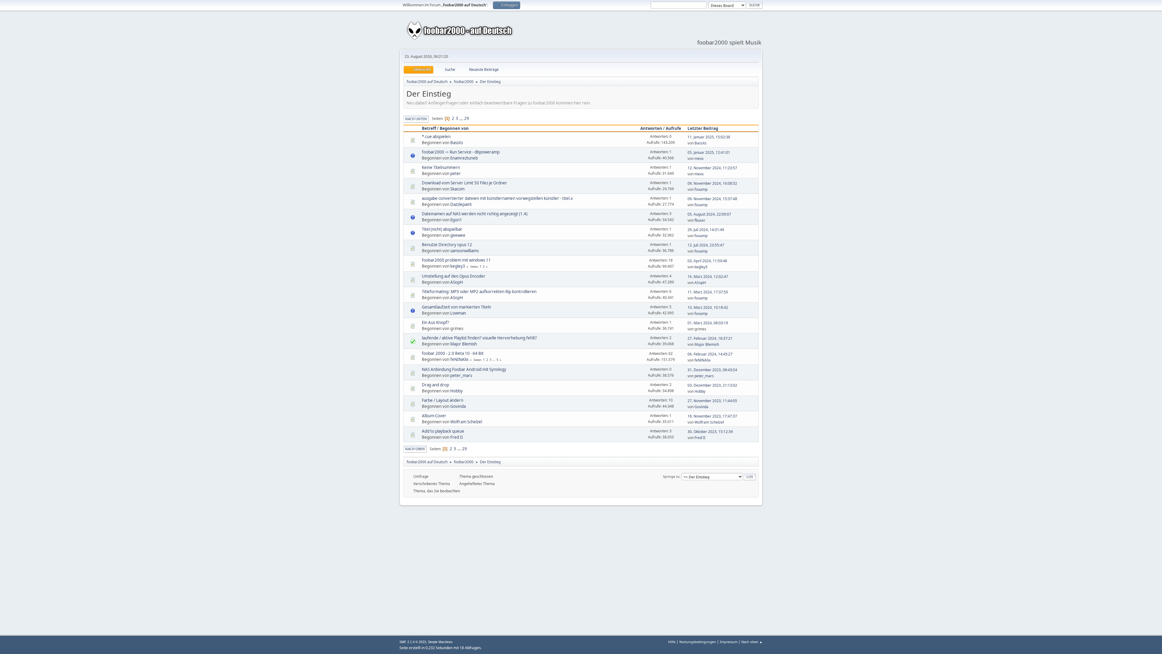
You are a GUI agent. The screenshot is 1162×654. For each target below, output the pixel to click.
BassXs (456, 142)
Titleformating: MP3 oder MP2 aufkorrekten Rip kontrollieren (479, 291)
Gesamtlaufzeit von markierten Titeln (456, 307)
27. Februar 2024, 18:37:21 (710, 338)
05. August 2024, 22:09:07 (709, 214)
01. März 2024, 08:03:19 (708, 322)
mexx (699, 158)
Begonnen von (454, 128)
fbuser (699, 220)
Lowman (458, 313)
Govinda (458, 406)
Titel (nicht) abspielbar (442, 229)
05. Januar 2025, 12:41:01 (709, 152)
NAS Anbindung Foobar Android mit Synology (464, 369)
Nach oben (415, 449)
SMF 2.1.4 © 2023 (412, 642)
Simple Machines (440, 642)
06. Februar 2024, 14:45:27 (710, 354)
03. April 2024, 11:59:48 (707, 260)
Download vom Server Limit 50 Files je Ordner (464, 183)
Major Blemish (463, 344)
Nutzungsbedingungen (697, 641)
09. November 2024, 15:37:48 (712, 198)
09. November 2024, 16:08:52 (712, 183)
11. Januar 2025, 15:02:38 (709, 137)
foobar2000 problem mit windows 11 (456, 260)
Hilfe (671, 641)
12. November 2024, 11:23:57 (712, 167)
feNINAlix (459, 359)
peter (455, 173)
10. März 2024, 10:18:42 (708, 307)
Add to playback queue (443, 431)
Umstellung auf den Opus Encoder (453, 276)
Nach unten (416, 119)
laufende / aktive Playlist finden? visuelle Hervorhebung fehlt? (479, 338)
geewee (457, 235)
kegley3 (457, 266)
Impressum (728, 641)
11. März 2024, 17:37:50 (708, 292)
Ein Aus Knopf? (435, 322)
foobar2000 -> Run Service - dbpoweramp (461, 152)
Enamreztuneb (464, 158)
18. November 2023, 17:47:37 (712, 416)
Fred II (456, 437)
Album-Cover (434, 415)
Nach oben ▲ (752, 641)
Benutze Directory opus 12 (447, 244)
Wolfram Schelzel (466, 421)
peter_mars (461, 375)
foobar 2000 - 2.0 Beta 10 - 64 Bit (453, 353)
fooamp (700, 189)
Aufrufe (673, 128)
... (461, 118)
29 (466, 118)
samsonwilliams (464, 250)
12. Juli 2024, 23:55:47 (706, 245)
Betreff (429, 128)
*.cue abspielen (436, 136)
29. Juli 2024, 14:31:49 (706, 229)
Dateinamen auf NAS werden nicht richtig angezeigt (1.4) (474, 213)
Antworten (651, 128)
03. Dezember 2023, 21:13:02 (712, 385)
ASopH (456, 282)
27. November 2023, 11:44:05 (712, 400)
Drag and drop (435, 385)
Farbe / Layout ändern (442, 400)
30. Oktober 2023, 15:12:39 (710, 431)
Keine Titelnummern (441, 167)
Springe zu (671, 476)
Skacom (457, 189)
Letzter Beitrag (703, 128)
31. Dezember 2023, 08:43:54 (712, 369)
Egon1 (456, 220)
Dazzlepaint (461, 204)
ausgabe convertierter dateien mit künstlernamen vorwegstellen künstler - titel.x (497, 198)
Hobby (456, 391)
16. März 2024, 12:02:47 (708, 276)
